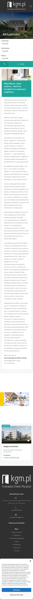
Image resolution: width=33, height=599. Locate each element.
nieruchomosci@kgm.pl (16, 517)
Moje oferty (17, 547)
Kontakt (17, 550)
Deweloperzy (17, 544)
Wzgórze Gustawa (11, 446)
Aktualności (17, 535)
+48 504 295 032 (16, 510)
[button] (30, 561)
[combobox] (16, 44)
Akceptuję (16, 590)
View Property (16, 440)
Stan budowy (5, 48)
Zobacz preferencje (16, 595)
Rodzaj (3, 55)
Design (17, 541)
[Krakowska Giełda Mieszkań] (16, 10)
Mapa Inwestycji (17, 532)
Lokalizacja (4, 41)
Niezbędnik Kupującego (17, 538)
